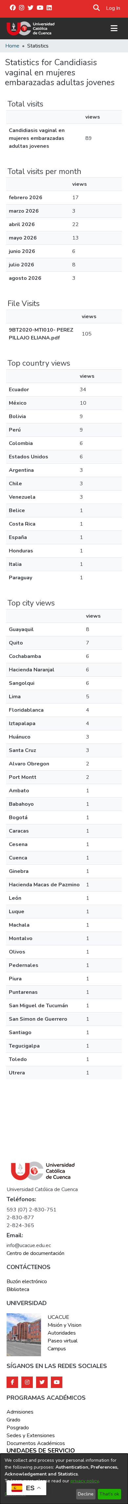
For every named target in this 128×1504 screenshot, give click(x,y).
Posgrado (18, 1427)
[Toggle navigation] (114, 28)
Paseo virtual (62, 1340)
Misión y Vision (64, 1325)
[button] (96, 8)
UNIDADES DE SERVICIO (41, 1451)
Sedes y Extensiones (31, 1435)
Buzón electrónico (27, 1281)
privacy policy (84, 1481)
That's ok (109, 1494)
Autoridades (62, 1333)
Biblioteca (18, 1289)
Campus (57, 1348)
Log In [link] (113, 8)
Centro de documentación (35, 1253)
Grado (13, 1419)
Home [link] (12, 45)
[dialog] (64, 1479)
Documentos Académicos (36, 1443)
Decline (86, 1494)
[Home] (30, 28)
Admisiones (20, 1412)
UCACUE (58, 1317)
